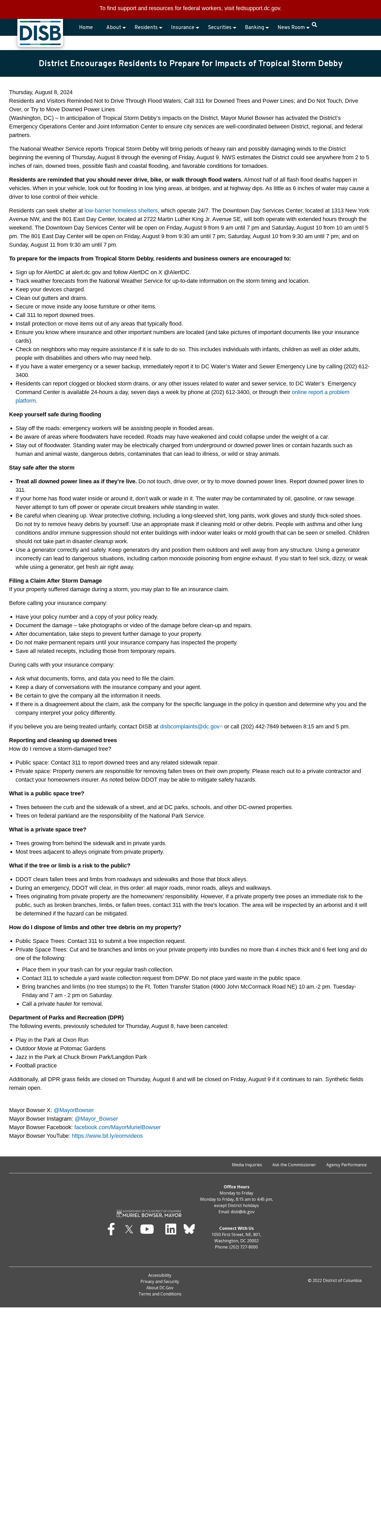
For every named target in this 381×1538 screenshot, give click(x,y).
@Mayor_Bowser (96, 1118)
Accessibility (159, 1275)
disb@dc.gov (243, 1212)
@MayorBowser (74, 1110)
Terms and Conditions (159, 1294)
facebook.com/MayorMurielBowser (117, 1127)
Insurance (182, 27)
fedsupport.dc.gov (258, 8)
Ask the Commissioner (294, 1165)
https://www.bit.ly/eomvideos (107, 1136)
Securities (219, 27)
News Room (291, 27)
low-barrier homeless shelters (121, 210)
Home (86, 27)
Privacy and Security (159, 1281)
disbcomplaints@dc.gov (190, 726)
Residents (146, 27)
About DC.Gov (159, 1288)
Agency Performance (346, 1165)
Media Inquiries (247, 1165)
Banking (254, 27)
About (113, 27)
